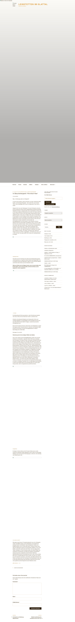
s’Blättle (30, 184)
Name (14, 596)
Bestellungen (46, 237)
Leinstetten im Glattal (33, 4)
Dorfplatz (36, 184)
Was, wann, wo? (47, 242)
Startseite (14, 184)
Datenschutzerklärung (56, 206)
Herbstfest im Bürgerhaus (48, 250)
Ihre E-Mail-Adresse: (48, 194)
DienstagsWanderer (18, 567)
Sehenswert (52, 184)
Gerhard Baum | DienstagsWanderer (28, 191)
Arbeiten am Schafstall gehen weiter (50, 248)
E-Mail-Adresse (16, 602)
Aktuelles (25, 184)
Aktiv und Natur (44, 184)
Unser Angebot (47, 235)
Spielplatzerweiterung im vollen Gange (51, 261)
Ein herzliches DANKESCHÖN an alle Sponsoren (52, 255)
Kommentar (15, 581)
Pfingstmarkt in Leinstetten (49, 239)
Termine (19, 184)
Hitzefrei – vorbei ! (47, 263)
